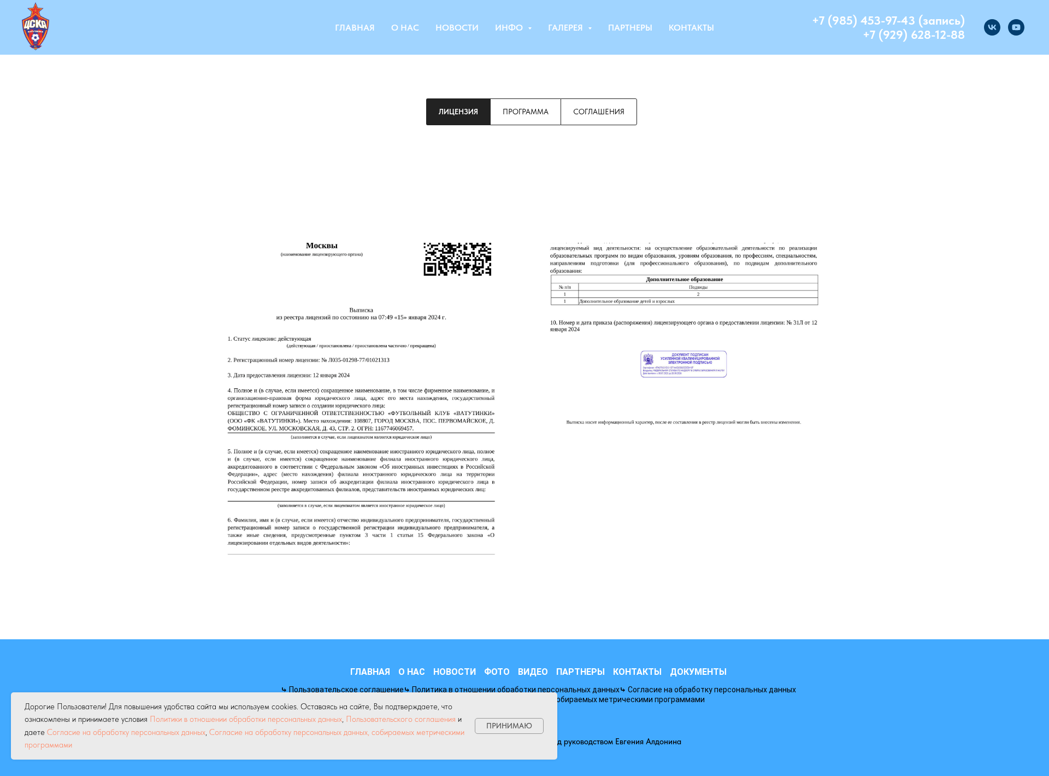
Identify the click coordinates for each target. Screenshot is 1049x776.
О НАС (405, 27)
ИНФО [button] (510, 27)
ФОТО (497, 672)
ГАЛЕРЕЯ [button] (566, 27)
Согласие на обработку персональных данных (126, 732)
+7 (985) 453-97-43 (863, 20)
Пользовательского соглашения (401, 719)
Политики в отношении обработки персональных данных (246, 719)
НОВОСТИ (457, 27)
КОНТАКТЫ (691, 27)
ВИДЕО (533, 672)
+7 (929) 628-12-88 (914, 34)
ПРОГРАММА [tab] (526, 111)
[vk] (992, 27)
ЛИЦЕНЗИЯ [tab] (458, 111)
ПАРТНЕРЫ (630, 27)
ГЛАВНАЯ (355, 27)
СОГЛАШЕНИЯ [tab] (598, 111)
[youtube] (1016, 27)
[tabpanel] (524, 398)
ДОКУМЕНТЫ (698, 672)
